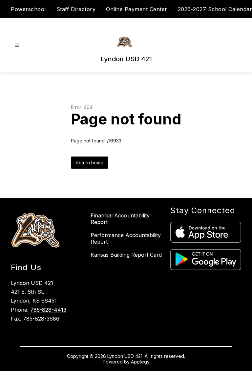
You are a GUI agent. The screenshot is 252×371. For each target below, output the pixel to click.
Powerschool (28, 9)
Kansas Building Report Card (126, 254)
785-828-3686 (41, 318)
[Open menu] (17, 45)
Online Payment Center (136, 9)
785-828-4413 (48, 309)
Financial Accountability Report (120, 218)
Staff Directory (76, 9)
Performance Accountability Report (126, 238)
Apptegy (140, 361)
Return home (89, 162)
